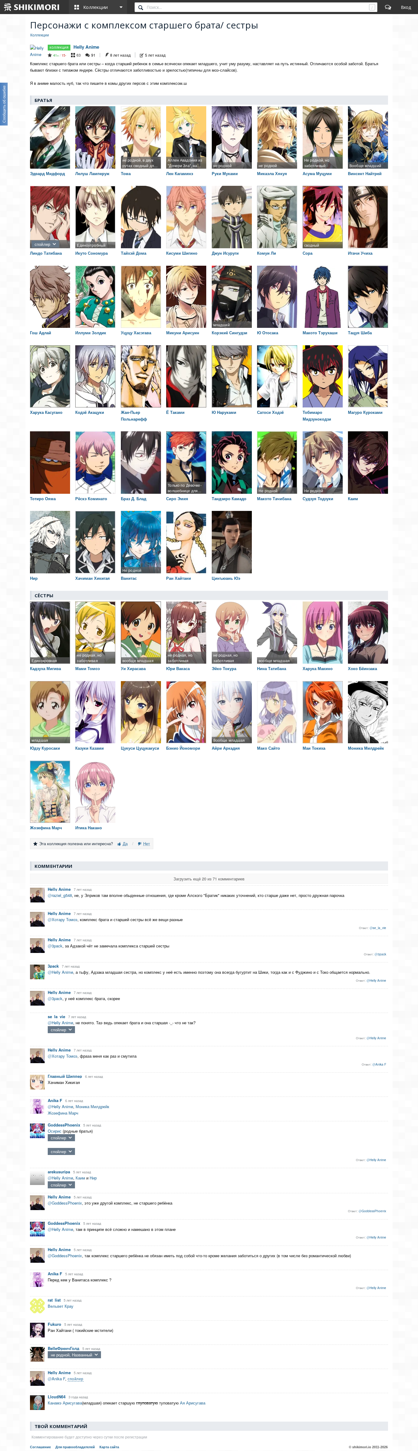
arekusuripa (59, 1172)
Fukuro (54, 1324)
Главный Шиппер (65, 1076)
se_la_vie (56, 1016)
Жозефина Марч (63, 1113)
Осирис (55, 1131)
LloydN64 (56, 1397)
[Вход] (406, 7)
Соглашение (40, 1447)
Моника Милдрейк (92, 1106)
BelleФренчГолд (63, 1348)
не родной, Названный (71, 1355)
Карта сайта (109, 1447)
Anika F (55, 1100)
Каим (80, 1178)
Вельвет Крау (60, 1306)
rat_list (54, 1300)
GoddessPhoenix (64, 1125)
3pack (53, 966)
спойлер (42, 244)
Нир (93, 1178)
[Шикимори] (31, 7)
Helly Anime (86, 46)
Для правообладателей (75, 1447)
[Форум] (388, 7)
